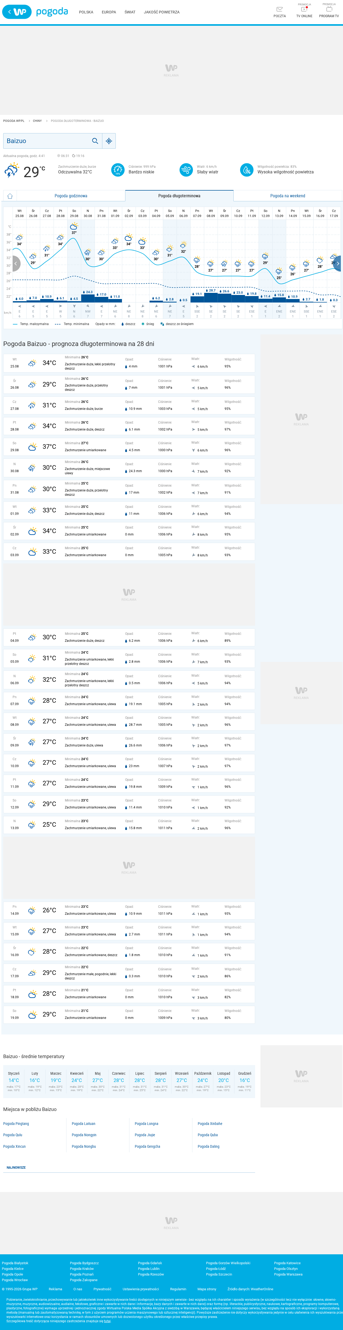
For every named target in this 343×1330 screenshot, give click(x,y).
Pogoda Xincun (14, 1146)
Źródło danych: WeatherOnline (250, 1289)
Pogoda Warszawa (288, 1274)
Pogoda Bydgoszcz (84, 1263)
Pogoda (52, 12)
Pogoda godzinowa (71, 196)
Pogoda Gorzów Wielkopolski (228, 1263)
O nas (77, 1289)
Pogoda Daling (208, 1146)
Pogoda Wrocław (15, 1280)
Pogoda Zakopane (84, 1280)
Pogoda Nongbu (84, 1146)
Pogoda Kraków (82, 1269)
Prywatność (102, 1289)
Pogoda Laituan (83, 1123)
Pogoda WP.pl (14, 121)
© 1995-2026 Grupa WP (20, 1289)
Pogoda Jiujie (145, 1134)
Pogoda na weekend (287, 196)
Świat (130, 12)
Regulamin (178, 1289)
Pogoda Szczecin (219, 1274)
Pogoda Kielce (13, 1269)
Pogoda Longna (146, 1123)
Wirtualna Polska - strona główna (17, 12)
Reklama (55, 1289)
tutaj (107, 1321)
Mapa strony (206, 1289)
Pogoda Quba (208, 1134)
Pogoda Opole (12, 1274)
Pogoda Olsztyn (286, 1269)
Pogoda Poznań (82, 1274)
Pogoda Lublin (148, 1269)
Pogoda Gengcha (147, 1146)
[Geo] (109, 141)
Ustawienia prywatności (141, 1289)
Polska (86, 12)
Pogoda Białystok (15, 1263)
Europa (109, 12)
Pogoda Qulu (12, 1134)
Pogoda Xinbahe (210, 1123)
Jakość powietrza (162, 12)
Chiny (38, 121)
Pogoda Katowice (287, 1263)
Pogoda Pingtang (16, 1123)
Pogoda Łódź (216, 1269)
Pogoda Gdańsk (150, 1263)
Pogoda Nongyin (84, 1134)
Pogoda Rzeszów (151, 1274)
